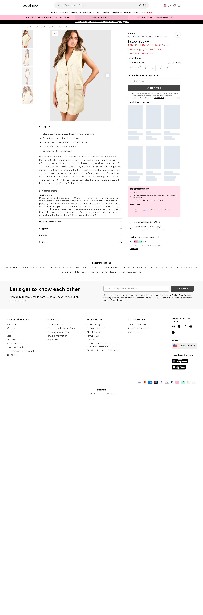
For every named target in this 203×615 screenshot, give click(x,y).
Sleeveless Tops (152, 267)
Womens (32, 27)
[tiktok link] (173, 332)
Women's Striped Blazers (103, 272)
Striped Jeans (168, 267)
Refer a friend (133, 332)
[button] (165, 5)
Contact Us (52, 340)
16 (160, 68)
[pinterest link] (179, 326)
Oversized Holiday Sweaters (75, 272)
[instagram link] (173, 326)
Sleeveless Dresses (65, 27)
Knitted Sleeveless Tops (129, 272)
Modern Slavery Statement (140, 328)
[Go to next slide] (107, 75)
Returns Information (57, 336)
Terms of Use (93, 336)
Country (176, 340)
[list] (80, 75)
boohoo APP (13, 355)
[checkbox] (129, 95)
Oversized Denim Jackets (33, 267)
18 (167, 68)
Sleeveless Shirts (11, 267)
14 (152, 68)
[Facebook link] (185, 326)
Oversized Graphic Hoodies (105, 267)
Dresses (54, 27)
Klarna (10, 332)
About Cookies (94, 332)
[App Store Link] (180, 364)
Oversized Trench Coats (189, 267)
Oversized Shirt (82, 267)
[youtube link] (190, 326)
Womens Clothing (43, 27)
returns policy (160, 229)
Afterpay (11, 328)
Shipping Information (58, 332)
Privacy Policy (159, 98)
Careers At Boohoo (136, 324)
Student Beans (14, 343)
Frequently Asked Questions (61, 328)
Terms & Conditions (96, 328)
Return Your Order (56, 324)
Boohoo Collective (16, 347)
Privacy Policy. (117, 300)
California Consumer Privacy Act (103, 350)
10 (138, 68)
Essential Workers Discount (20, 351)
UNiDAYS (11, 340)
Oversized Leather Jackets (60, 267)
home (25, 27)
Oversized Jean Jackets (131, 267)
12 (145, 68)
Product (91, 340)
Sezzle (10, 336)
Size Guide (12, 324)
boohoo (131, 33)
